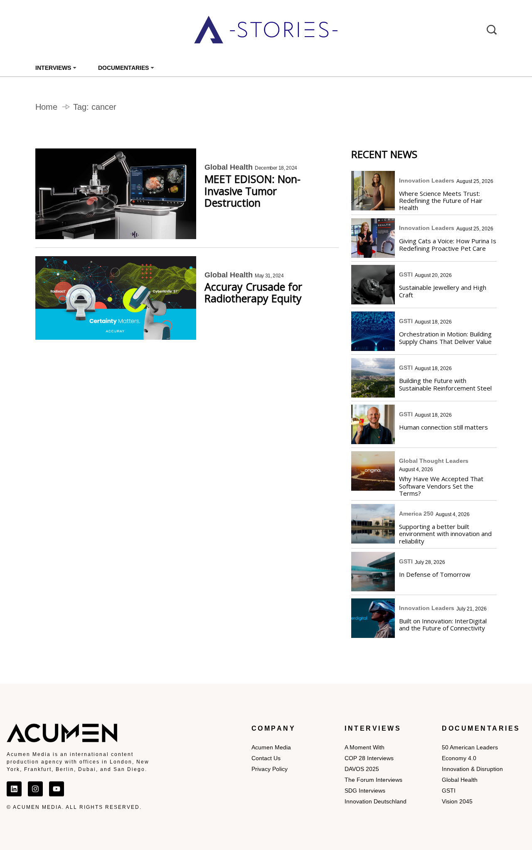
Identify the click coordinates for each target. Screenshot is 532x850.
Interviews (53, 67)
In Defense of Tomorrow (434, 574)
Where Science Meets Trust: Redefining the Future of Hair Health (441, 200)
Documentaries (123, 67)
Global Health (228, 167)
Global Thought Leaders (433, 461)
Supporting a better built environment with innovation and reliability (445, 533)
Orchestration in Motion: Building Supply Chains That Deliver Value (445, 337)
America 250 (416, 513)
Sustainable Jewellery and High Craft (442, 291)
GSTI (406, 274)
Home (46, 106)
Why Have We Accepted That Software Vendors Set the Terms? (441, 485)
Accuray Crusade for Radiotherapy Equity (253, 293)
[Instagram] (35, 788)
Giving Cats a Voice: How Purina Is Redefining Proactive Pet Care (447, 244)
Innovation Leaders (426, 180)
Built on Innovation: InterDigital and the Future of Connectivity (443, 624)
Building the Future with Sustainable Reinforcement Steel (445, 384)
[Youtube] (56, 788)
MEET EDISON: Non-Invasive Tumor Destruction (252, 191)
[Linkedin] (14, 788)
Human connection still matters (443, 427)
